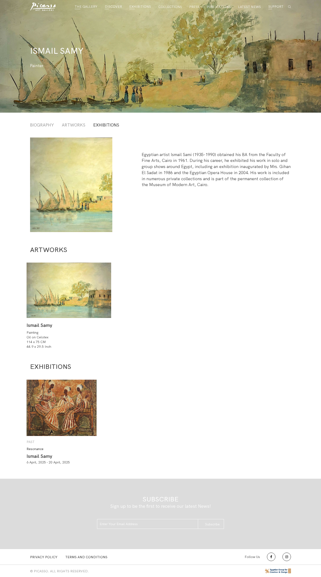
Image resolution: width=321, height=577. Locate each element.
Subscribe (212, 524)
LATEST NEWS (249, 7)
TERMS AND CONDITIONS (86, 557)
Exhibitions (140, 6)
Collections (170, 7)
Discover (113, 6)
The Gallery (86, 6)
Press (194, 7)
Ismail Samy (39, 325)
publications (219, 7)
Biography (42, 125)
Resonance (35, 449)
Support (275, 6)
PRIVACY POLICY (43, 557)
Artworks (73, 125)
